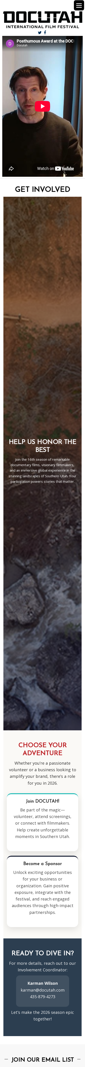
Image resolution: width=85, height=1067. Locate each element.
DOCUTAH (42, 19)
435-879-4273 (42, 996)
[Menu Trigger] (79, 5)
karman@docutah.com (43, 990)
